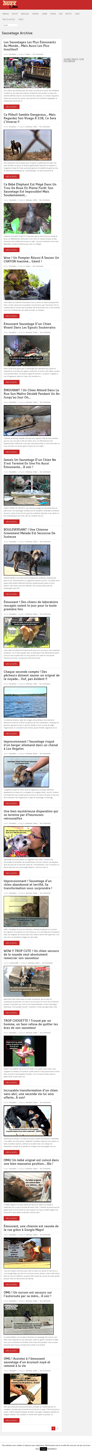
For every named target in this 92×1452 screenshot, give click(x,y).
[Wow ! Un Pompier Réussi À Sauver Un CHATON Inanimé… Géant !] (27, 285)
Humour (35, 14)
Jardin (44, 14)
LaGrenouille (13, 963)
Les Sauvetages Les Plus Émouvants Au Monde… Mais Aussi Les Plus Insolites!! (30, 45)
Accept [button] (43, 1449)
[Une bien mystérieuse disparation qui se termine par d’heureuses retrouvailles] (27, 842)
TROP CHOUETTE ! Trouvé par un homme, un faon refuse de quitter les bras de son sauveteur (31, 1024)
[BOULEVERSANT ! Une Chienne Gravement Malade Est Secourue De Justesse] (27, 561)
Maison (53, 14)
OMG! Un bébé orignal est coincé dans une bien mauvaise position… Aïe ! (31, 1162)
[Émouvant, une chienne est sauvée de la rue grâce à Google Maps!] (27, 1254)
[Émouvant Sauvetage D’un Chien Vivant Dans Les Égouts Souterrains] (27, 351)
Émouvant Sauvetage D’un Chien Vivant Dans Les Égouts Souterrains (30, 325)
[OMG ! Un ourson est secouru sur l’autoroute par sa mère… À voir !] (29, 1320)
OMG (60, 14)
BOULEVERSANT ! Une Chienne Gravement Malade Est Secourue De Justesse (29, 533)
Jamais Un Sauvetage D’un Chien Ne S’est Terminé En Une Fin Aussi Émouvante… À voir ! (30, 463)
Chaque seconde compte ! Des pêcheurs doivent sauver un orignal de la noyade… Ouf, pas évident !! (32, 675)
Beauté (15, 14)
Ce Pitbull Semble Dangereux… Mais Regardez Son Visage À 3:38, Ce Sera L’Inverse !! (30, 118)
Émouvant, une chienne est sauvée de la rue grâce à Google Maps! (31, 1228)
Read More (52, 1449)
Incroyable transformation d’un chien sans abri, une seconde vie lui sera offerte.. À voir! (31, 1094)
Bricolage (25, 14)
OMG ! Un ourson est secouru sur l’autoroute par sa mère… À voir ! (28, 1294)
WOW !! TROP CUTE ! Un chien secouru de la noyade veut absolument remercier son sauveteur (31, 954)
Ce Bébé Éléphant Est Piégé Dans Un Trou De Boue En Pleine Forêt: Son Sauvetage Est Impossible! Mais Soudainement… (30, 189)
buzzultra (12, 54)
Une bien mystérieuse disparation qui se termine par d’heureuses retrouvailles (31, 814)
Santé (77, 14)
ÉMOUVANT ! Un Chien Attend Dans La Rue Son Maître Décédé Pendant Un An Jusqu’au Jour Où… (32, 393)
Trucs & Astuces (8, 19)
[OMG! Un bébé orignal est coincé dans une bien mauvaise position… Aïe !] (27, 1187)
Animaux (5, 14)
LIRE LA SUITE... (12, 107)
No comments (37, 54)
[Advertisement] (78, 38)
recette (69, 14)
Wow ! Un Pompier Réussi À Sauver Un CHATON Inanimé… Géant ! (31, 259)
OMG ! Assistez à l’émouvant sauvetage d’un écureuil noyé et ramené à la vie (27, 1362)
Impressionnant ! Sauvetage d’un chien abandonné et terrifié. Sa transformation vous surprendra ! (28, 884)
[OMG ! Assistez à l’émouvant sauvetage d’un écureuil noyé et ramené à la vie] (26, 1390)
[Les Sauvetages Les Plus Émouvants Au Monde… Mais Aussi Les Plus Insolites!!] (27, 73)
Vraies (20, 19)
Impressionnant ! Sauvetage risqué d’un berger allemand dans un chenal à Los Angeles (31, 745)
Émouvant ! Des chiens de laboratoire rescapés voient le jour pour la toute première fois (31, 605)
